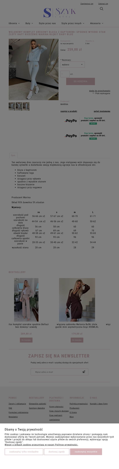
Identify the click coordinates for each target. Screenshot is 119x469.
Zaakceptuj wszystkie (86, 451)
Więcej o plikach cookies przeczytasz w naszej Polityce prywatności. (41, 444)
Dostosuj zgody (57, 451)
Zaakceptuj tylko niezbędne (24, 451)
